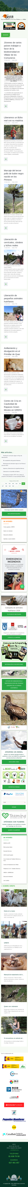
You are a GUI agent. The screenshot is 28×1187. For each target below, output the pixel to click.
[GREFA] (13, 17)
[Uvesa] (14, 1128)
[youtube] (17, 4)
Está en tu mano (9, 911)
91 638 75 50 (14, 1156)
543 (13, 483)
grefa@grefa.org (15, 1150)
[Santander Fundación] (14, 1105)
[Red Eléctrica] (14, 1090)
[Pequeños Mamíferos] (14, 1121)
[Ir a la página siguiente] (16, 485)
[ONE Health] (14, 1082)
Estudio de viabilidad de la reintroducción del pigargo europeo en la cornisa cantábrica (14, 684)
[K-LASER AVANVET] (14, 1113)
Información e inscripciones (14, 664)
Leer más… (6, 106)
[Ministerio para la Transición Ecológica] (14, 1059)
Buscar (5, 35)
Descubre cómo (14, 761)
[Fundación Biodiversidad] (14, 1067)
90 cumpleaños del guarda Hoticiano (11, 460)
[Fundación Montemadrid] (14, 1135)
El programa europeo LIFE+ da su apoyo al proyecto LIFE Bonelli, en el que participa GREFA (13, 475)
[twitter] (7, 4)
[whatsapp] (25, 4)
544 (16, 483)
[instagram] (10, 4)
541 (6, 483)
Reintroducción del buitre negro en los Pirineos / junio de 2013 (14, 464)
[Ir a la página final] (17, 485)
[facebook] (3, 4)
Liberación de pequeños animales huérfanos (13, 298)
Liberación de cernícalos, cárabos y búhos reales (13, 242)
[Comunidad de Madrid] (14, 1098)
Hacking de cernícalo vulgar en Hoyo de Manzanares (12, 456)
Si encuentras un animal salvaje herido (14, 1038)
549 (10, 486)
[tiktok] (14, 4)
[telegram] (25, 7)
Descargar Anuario (14, 513)
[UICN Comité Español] (14, 1074)
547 (3, 486)
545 (20, 483)
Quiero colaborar (14, 830)
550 (13, 486)
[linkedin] (21, 4)
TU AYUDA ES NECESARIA (14, 614)
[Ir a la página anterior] (3, 483)
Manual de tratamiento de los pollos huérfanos (14, 974)
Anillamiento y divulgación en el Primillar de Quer (12, 351)
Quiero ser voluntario (11, 1006)
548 (6, 486)
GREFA (6, 943)
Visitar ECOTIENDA (14, 787)
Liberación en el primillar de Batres (11, 471)
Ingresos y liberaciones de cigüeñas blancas (13, 468)
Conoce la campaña (14, 637)
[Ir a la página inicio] (2, 483)
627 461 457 (14, 1163)
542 (10, 483)
